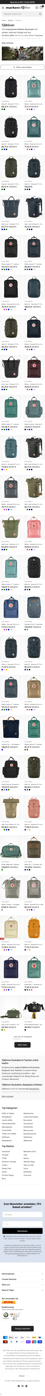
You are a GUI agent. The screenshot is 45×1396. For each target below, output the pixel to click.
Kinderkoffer (28, 1127)
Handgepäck (7, 1117)
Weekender (28, 1140)
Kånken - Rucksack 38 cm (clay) (34, 704)
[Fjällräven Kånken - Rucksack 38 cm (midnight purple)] (11, 967)
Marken (10, 20)
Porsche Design (8, 1175)
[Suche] (40, 14)
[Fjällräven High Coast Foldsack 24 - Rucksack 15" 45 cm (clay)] (11, 807)
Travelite (5, 1155)
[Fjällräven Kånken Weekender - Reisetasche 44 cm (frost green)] (11, 847)
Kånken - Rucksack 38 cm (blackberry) (34, 384)
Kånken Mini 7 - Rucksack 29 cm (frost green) (34, 984)
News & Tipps (8, 1290)
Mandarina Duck (30, 1151)
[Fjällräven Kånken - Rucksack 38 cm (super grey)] (11, 487)
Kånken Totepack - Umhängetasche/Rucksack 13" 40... (11, 904)
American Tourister (9, 1162)
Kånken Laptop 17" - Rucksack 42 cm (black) (11, 264)
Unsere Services (9, 1279)
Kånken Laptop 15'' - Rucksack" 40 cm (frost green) (34, 744)
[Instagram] (22, 1386)
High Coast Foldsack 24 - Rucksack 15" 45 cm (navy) (34, 224)
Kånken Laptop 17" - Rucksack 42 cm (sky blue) (11, 584)
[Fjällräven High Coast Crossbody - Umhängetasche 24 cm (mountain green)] (11, 1007)
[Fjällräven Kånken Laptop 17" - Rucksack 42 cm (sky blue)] (11, 567)
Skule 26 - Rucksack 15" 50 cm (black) (34, 584)
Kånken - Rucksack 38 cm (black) (11, 304)
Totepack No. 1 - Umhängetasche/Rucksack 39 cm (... (11, 744)
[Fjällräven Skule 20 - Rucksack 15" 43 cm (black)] (11, 127)
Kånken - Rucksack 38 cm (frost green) (34, 144)
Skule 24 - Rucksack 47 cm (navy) (11, 664)
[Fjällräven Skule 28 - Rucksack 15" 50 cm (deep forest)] (11, 167)
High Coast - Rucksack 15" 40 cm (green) (11, 544)
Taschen (5, 1092)
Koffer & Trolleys (8, 1113)
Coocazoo (27, 1175)
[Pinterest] (26, 1386)
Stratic (4, 1172)
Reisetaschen (29, 1113)
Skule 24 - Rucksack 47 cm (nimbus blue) (11, 464)
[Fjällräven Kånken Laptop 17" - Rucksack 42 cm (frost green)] (11, 407)
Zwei (25, 1155)
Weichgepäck (7, 1127)
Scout (26, 1168)
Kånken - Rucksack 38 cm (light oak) (11, 944)
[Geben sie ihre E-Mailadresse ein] (22, 1231)
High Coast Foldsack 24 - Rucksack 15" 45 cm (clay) (11, 824)
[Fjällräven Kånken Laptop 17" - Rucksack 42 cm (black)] (11, 247)
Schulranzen (28, 1123)
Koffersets (5, 1137)
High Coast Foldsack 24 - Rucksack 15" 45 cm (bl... (34, 464)
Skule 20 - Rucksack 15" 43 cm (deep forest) (11, 344)
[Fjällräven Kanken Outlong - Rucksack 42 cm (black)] (11, 767)
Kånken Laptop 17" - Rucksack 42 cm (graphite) (11, 704)
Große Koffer (7, 1130)
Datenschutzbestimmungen (16, 1253)
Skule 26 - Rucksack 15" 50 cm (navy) (34, 664)
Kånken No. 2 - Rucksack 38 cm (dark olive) (34, 864)
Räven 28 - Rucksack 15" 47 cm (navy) (34, 304)
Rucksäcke (34, 1089)
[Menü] (3, 8)
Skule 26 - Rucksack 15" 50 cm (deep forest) (34, 784)
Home (4, 20)
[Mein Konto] (37, 7)
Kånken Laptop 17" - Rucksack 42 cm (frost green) (11, 424)
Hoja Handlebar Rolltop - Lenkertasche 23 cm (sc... (34, 1024)
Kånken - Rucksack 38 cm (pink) (34, 544)
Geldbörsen (28, 1137)
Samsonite (6, 1151)
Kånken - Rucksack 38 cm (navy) (34, 344)
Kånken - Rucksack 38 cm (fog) (33, 904)
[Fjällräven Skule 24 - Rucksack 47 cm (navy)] (11, 647)
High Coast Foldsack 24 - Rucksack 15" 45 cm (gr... (34, 504)
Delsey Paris (6, 1168)
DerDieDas (28, 1172)
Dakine (26, 1158)
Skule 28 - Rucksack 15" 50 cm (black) (11, 104)
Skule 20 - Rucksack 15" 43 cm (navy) (34, 184)
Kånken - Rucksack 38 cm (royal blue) (11, 624)
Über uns (6, 1284)
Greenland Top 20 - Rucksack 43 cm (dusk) (34, 624)
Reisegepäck (7, 1140)
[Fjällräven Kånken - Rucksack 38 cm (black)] (11, 287)
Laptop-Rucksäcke (31, 1117)
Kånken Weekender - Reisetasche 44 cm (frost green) (11, 864)
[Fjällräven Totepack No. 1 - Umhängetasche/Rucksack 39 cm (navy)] (11, 727)
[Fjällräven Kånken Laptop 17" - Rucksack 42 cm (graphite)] (11, 687)
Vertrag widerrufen (22, 1329)
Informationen (8, 1274)
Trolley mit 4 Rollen (9, 1134)
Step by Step (29, 1165)
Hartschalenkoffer (8, 1123)
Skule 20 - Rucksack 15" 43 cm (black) (11, 144)
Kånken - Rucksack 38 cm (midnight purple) (11, 984)
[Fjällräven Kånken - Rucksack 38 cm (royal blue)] (11, 607)
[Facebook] (19, 1386)
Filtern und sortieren (24, 67)
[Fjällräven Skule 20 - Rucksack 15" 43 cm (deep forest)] (11, 327)
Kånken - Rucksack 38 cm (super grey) (11, 504)
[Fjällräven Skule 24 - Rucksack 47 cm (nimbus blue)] (11, 447)
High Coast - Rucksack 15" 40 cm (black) (11, 384)
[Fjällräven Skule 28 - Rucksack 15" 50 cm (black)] (11, 87)
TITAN (4, 1158)
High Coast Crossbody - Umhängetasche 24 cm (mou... (11, 1024)
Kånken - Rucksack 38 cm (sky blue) (34, 104)
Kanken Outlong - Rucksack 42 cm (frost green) (34, 424)
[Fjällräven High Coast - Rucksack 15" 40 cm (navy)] (11, 207)
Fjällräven (5, 101)
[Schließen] (0, 1394)
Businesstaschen (30, 1134)
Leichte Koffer (7, 1120)
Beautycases (28, 1130)
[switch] (15, 1318)
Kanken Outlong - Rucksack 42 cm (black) (11, 784)
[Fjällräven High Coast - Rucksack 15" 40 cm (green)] (11, 527)
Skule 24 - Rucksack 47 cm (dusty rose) (34, 824)
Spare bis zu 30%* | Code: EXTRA (22, 2)
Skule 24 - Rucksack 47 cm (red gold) (34, 944)
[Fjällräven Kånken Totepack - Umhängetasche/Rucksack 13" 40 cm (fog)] (11, 887)
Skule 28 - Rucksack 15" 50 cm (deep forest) (11, 184)
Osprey (4, 1165)
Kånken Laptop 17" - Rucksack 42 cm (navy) (34, 264)
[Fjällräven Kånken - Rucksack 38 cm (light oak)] (11, 927)
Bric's (4, 1179)
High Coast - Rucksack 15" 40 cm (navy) (11, 224)
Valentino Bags (29, 1162)
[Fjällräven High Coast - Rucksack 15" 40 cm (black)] (11, 367)
